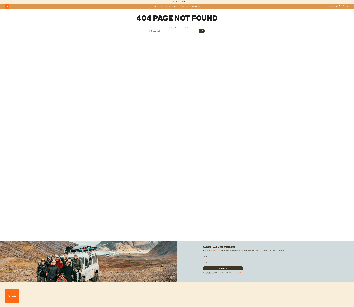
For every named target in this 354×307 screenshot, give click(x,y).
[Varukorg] (348, 6)
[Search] (202, 31)
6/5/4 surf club (215, 250)
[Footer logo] (12, 296)
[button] (155, 6)
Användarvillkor (207, 273)
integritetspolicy (237, 272)
